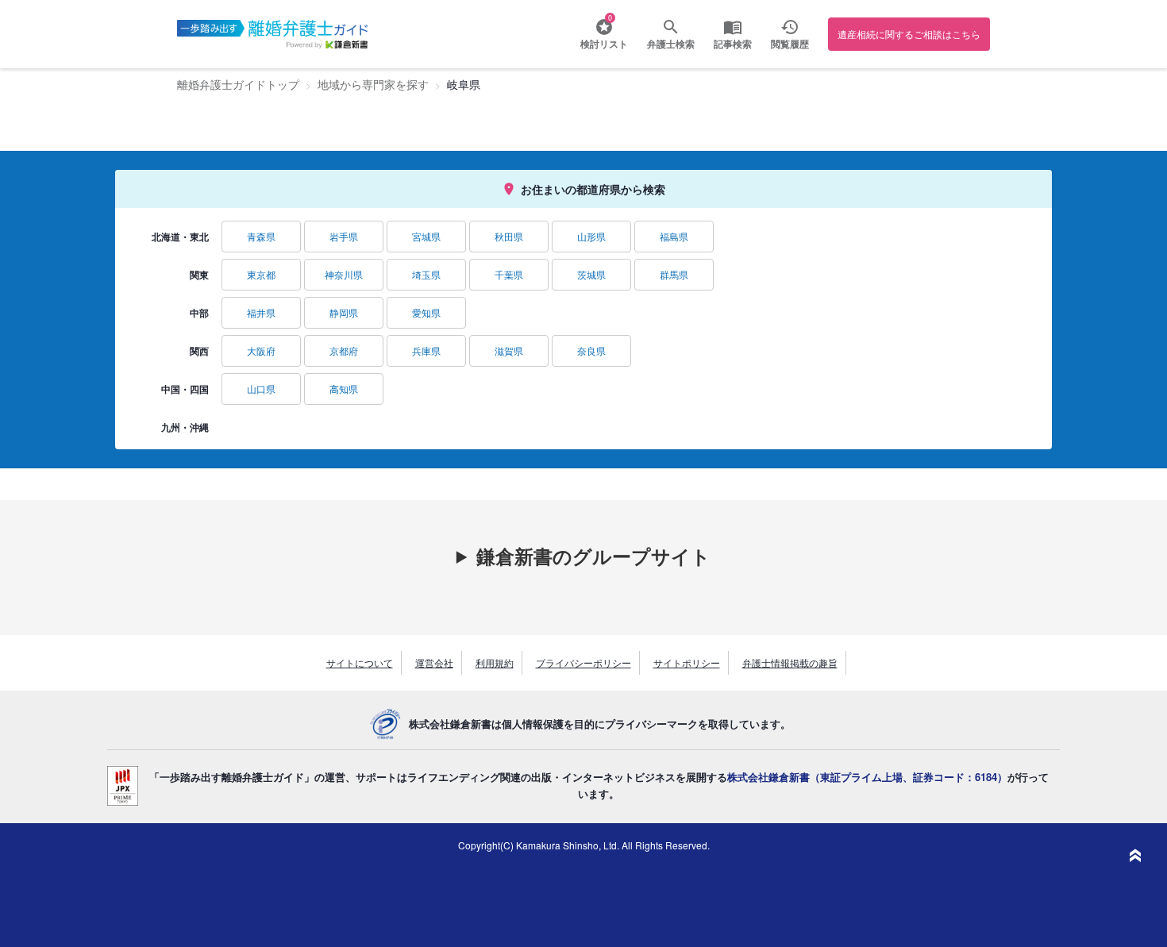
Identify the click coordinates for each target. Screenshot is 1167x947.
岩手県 (343, 236)
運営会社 (434, 662)
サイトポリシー (686, 662)
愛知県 (426, 312)
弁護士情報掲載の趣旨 (790, 662)
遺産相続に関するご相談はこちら (909, 33)
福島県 (674, 236)
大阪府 (261, 350)
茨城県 (591, 274)
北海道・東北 (180, 236)
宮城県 (426, 236)
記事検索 (733, 44)
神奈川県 (344, 274)
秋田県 (509, 236)
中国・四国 (185, 389)
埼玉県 (426, 274)
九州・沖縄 (185, 427)
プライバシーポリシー (583, 662)
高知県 (343, 388)
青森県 (261, 236)
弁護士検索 (671, 44)
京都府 (343, 350)
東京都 (261, 274)
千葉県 (509, 274)
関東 (199, 275)
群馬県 (674, 274)
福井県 (261, 312)
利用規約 (495, 662)
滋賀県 (509, 350)
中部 (199, 313)
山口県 (261, 388)
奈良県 (591, 350)
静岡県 (343, 312)
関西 (199, 351)
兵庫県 (426, 350)
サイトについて (359, 662)
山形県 (591, 236)
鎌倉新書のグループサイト (593, 556)
